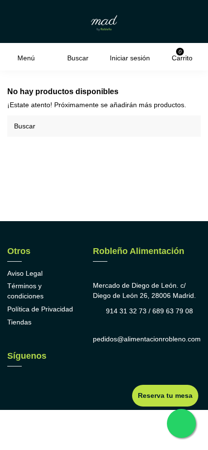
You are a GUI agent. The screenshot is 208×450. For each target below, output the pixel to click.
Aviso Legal (25, 273)
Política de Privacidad (40, 309)
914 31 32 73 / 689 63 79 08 (149, 311)
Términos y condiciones (25, 291)
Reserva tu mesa (165, 395)
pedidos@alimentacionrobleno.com (147, 339)
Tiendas (19, 322)
